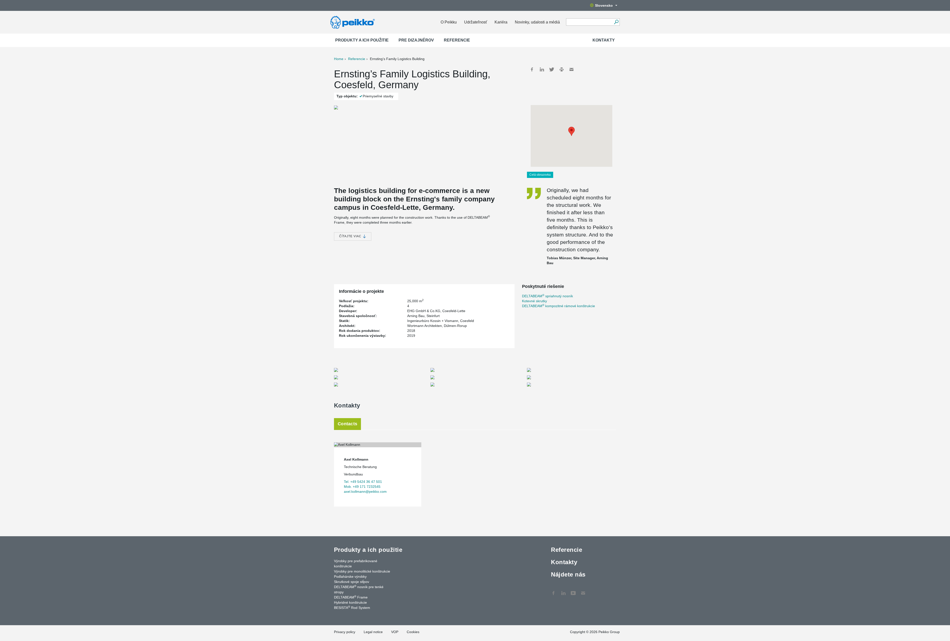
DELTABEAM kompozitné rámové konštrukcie (558, 306)
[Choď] (616, 22)
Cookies (413, 632)
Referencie (457, 40)
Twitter (551, 69)
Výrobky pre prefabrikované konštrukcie (355, 563)
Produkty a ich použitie (362, 40)
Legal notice (373, 632)
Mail (571, 69)
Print (561, 69)
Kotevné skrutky (534, 301)
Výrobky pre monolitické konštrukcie (362, 571)
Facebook (531, 69)
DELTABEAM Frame (351, 597)
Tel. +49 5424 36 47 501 (363, 482)
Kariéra (501, 22)
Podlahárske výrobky (350, 576)
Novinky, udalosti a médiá (537, 22)
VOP (394, 632)
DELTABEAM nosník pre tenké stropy (358, 589)
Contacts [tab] (347, 423)
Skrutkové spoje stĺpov (351, 582)
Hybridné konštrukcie (350, 602)
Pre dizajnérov (416, 40)
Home (338, 59)
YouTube (573, 590)
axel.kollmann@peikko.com (365, 491)
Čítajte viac (350, 236)
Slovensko (604, 5)
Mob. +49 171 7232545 (362, 487)
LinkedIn (541, 69)
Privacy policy (344, 632)
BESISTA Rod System (352, 607)
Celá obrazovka (540, 174)
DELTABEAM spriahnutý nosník (547, 296)
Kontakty (604, 40)
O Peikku (449, 22)
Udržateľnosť (475, 22)
